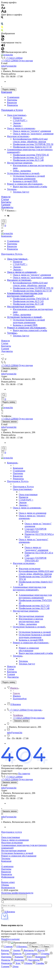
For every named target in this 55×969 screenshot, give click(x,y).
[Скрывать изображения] (2, 40)
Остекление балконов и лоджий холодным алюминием (29, 177)
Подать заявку (8, 89)
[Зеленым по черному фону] (2, 31)
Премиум (17, 118)
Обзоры (5, 885)
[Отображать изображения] (3, 36)
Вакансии (12, 102)
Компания (6, 92)
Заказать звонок (9, 368)
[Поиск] (3, 221)
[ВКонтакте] (8, 215)
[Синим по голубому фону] (2, 24)
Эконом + (18, 125)
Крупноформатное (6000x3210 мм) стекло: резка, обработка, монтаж (30, 140)
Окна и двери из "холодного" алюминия (33, 133)
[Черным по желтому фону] (2, 27)
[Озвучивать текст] (3, 46)
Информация (7, 877)
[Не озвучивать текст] (2, 49)
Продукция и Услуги (12, 110)
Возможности (8, 887)
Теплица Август (21, 192)
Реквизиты (12, 105)
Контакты (6, 202)
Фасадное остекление (18, 136)
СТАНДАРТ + (20, 120)
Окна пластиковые (16, 115)
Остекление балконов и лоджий (23, 173)
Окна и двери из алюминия (21, 128)
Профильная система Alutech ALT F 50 (32, 147)
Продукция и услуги (11, 832)
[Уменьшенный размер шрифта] (2, 5)
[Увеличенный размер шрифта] (3, 12)
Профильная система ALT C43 (28, 157)
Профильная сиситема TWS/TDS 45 (31, 155)
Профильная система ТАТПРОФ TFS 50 (33, 144)
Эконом (17, 123)
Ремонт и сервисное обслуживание (25, 184)
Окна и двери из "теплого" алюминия (32, 131)
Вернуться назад (9, 773)
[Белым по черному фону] (2, 21)
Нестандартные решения (19, 162)
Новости (5, 197)
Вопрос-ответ (8, 882)
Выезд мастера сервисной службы (30, 186)
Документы (7, 207)
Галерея (5, 204)
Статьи (5, 199)
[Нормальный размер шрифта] (3, 8)
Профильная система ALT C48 (28, 160)
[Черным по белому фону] (2, 18)
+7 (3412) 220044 (14, 58)
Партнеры (12, 100)
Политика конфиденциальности (17, 893)
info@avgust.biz (8, 66)
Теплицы (12, 189)
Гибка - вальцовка (22, 170)
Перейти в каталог (10, 939)
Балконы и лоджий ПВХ (25, 181)
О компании (13, 97)
